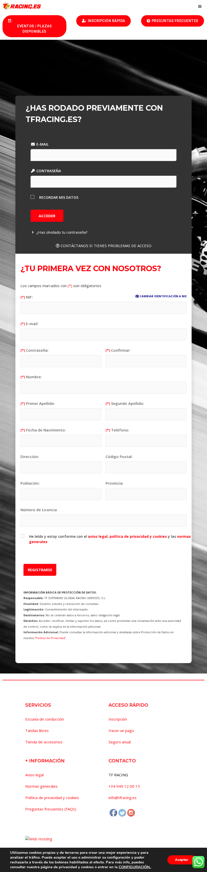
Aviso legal (34, 774)
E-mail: (29, 323)
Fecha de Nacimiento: (43, 429)
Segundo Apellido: (125, 403)
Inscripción (118, 719)
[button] (34, 26)
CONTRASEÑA (48, 170)
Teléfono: (117, 429)
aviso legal (98, 536)
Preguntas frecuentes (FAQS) (50, 808)
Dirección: (29, 456)
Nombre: (31, 376)
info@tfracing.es (123, 797)
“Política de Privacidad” (50, 638)
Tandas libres (37, 730)
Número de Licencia (38, 509)
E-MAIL (42, 144)
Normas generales (41, 786)
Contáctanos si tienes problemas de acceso (105, 245)
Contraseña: (34, 350)
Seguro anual (120, 741)
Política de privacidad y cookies (52, 797)
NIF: (26, 297)
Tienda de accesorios (43, 741)
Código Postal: (119, 456)
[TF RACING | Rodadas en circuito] (23, 6)
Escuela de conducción (44, 719)
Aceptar (181, 859)
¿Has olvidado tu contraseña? (61, 232)
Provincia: (114, 483)
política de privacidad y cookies (138, 536)
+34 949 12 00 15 (124, 786)
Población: (30, 483)
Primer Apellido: (37, 403)
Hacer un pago (121, 730)
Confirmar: (118, 350)
